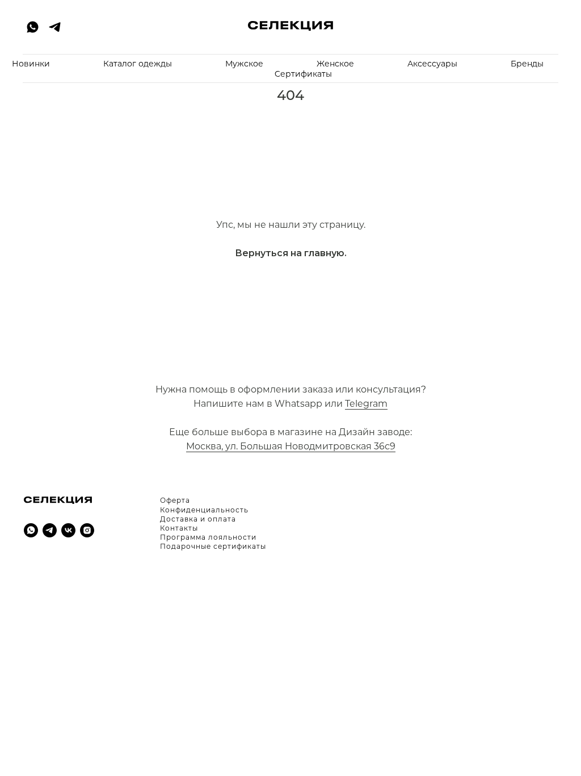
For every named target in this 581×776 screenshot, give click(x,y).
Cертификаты (303, 74)
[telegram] (55, 27)
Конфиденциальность (204, 510)
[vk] (68, 530)
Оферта (175, 500)
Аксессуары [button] (432, 64)
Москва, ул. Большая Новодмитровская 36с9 (290, 446)
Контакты (179, 528)
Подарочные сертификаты (213, 546)
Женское (335, 64)
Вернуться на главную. (291, 253)
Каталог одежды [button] (137, 64)
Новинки (31, 64)
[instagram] (87, 530)
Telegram (366, 403)
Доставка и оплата (198, 519)
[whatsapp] (31, 530)
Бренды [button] (527, 64)
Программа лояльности (208, 537)
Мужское (244, 64)
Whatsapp (298, 403)
